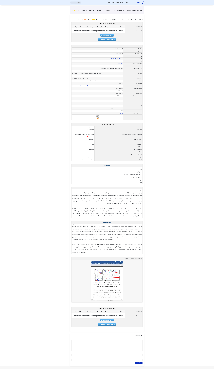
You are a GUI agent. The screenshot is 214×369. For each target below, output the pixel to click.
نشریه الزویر (140, 117)
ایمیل (141, 357)
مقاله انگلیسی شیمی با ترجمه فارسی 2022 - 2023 (126, 8)
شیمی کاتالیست (120, 66)
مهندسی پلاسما (109, 66)
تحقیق (113, 2)
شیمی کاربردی (114, 66)
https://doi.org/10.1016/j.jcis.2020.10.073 (80, 86)
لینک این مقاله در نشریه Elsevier (117, 113)
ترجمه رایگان (117, 2)
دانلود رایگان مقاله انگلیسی (106, 35)
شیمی (122, 63)
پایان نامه (109, 2)
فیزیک (119, 63)
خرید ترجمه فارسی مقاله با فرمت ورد (106, 39)
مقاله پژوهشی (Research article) (117, 58)
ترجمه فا (127, 2)
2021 (122, 51)
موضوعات (121, 2)
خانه (134, 8)
